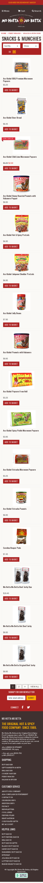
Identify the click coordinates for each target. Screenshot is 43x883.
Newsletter (8, 809)
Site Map (6, 855)
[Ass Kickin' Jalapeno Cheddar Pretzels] (21, 263)
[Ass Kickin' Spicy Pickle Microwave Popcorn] (21, 419)
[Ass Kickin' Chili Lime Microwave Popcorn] (21, 145)
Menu (6, 11)
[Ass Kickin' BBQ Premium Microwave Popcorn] (21, 67)
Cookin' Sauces (9, 774)
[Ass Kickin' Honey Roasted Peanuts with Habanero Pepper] (21, 184)
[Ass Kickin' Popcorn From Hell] (21, 380)
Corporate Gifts (10, 821)
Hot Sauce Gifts (9, 843)
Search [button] (37, 11)
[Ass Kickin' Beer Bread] (21, 106)
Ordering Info (9, 800)
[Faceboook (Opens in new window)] (23, 707)
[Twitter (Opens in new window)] (29, 707)
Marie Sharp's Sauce (11, 864)
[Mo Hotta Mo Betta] (21, 20)
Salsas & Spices (9, 780)
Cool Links (7, 812)
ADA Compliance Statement (15, 794)
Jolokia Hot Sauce (10, 858)
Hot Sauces (7, 765)
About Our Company (11, 791)
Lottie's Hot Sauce (11, 861)
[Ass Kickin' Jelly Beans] (21, 302)
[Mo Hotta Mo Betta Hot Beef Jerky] (21, 615)
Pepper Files (8, 815)
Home (3, 33)
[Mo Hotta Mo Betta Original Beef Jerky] (21, 654)
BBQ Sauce (6, 840)
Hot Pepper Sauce (10, 837)
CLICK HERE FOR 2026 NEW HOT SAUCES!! (22, 2)
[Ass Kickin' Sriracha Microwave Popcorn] (21, 458)
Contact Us (7, 797)
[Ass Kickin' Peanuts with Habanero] (21, 341)
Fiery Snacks (14, 33)
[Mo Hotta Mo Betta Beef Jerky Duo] (21, 575)
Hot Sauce (7, 834)
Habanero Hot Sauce (12, 852)
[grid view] (14, 52)
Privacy (5, 806)
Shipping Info (8, 803)
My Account (7, 824)
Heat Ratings (8, 818)
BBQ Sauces (7, 771)
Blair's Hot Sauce (10, 846)
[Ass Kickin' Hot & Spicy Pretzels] (21, 223)
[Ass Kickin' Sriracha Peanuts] (21, 497)
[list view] (10, 52)
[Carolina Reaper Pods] (21, 536)
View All (34, 687)
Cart (22, 11)
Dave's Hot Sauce (10, 849)
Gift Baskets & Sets (11, 768)
